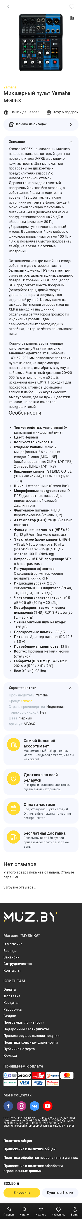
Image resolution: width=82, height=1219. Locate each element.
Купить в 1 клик (60, 1193)
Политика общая (17, 1141)
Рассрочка (12, 1009)
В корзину (22, 1193)
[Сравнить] (72, 18)
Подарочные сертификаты (26, 1029)
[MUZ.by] (30, 920)
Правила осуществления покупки (31, 1036)
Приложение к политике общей (29, 1149)
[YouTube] (47, 1106)
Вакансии (11, 957)
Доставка (11, 996)
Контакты (12, 970)
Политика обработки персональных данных (40, 1158)
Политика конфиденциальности (30, 1042)
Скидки (9, 1016)
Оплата (9, 989)
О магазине (12, 944)
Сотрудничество (17, 964)
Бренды (10, 951)
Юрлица (10, 1055)
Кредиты (11, 1003)
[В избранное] (72, 6)
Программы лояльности (24, 1022)
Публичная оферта (19, 1049)
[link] (8, 6)
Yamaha (10, 87)
